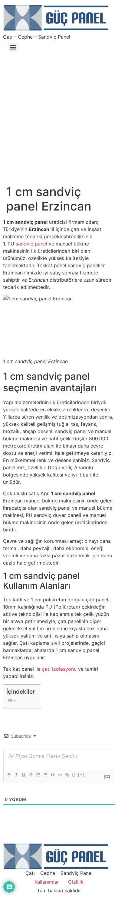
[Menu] (13, 47)
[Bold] (8, 774)
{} (74, 774)
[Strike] (30, 774)
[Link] (66, 774)
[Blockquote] (52, 774)
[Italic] (16, 774)
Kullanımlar (46, 882)
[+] (81, 774)
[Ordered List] (37, 774)
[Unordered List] (45, 774)
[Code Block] (59, 774)
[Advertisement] (59, 115)
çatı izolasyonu (59, 669)
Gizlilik (76, 882)
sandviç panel (31, 244)
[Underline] (23, 774)
